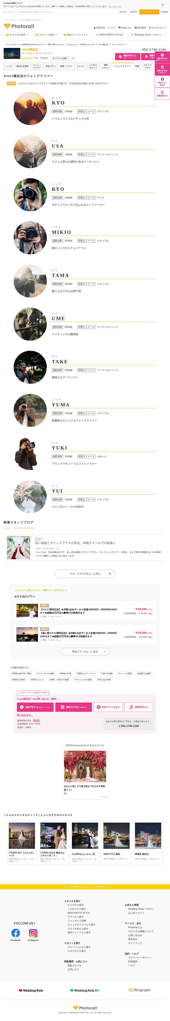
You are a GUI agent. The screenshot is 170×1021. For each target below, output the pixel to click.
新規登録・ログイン (106, 27)
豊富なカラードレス (87, 673)
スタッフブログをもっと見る (85, 573)
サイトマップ (135, 943)
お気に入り (73, 969)
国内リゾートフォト (77, 35)
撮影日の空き (162, 72)
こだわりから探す (77, 909)
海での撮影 (108, 673)
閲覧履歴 (141, 27)
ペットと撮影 (126, 673)
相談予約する (162, 59)
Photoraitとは (135, 927)
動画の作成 (66, 673)
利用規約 (132, 961)
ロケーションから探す (79, 947)
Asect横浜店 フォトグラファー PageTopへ (88, 887)
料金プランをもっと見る (85, 651)
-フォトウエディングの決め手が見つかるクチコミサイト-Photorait (19, 26)
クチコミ (81, 66)
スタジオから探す (77, 951)
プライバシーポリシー (139, 957)
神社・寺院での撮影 (60, 679)
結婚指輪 (164, 12)
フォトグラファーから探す (81, 924)
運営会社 (132, 939)
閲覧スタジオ (75, 965)
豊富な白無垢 (19, 679)
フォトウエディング (149, 12)
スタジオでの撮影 (46, 673)
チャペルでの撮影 (84, 679)
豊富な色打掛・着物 (22, 673)
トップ (9, 66)
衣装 (137, 66)
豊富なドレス (38, 679)
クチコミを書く (61, 58)
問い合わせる (24, 715)
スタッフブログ (148, 66)
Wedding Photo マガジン (148, 35)
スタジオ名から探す (78, 928)
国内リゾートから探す (79, 932)
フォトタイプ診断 (77, 920)
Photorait (85, 1008)
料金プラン (51, 66)
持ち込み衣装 (105, 679)
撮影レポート (106, 66)
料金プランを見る (162, 84)
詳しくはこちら (115, 6)
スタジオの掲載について (141, 931)
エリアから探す (76, 905)
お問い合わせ (135, 935)
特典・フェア (66, 66)
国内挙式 (123, 12)
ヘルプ (131, 965)
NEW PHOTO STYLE (111, 35)
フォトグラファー (122, 66)
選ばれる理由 (22, 66)
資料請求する (162, 96)
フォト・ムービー (37, 66)
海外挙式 (134, 12)
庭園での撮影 (145, 673)
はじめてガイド (158, 27)
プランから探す (76, 916)
